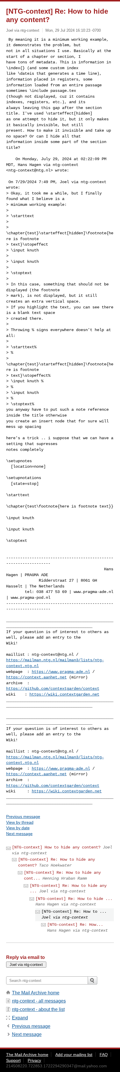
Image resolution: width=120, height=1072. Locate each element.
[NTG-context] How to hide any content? (56, 847)
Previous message (23, 816)
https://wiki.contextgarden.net (64, 694)
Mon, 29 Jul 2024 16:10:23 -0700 (73, 30)
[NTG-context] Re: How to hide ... (74, 898)
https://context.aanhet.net (36, 677)
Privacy (34, 1060)
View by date (18, 828)
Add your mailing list (73, 1054)
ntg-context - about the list (38, 1009)
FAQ (104, 1054)
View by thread (19, 822)
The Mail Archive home (35, 992)
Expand (20, 1017)
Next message (19, 833)
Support (13, 1060)
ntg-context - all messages (39, 1000)
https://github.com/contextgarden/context (52, 688)
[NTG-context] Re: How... (75, 924)
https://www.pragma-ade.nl (61, 671)
